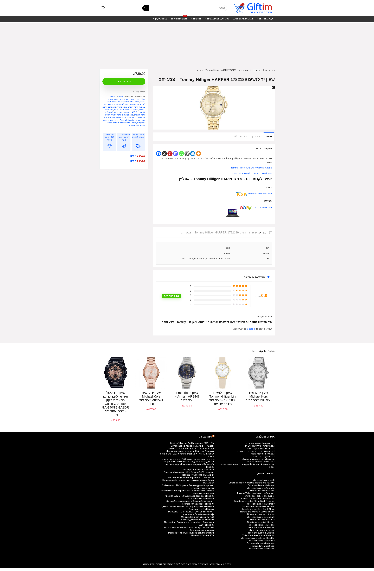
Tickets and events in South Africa (258, 509)
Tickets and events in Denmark (260, 517)
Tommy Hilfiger (139, 91)
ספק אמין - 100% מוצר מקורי (110, 137)
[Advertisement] (187, 43)
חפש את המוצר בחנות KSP (259, 193)
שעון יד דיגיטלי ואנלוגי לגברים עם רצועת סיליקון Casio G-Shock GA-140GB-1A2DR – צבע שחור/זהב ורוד (115, 404)
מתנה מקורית (122, 107)
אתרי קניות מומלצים (218, 18)
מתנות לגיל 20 (119, 110)
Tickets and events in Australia (260, 488)
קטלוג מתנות (266, 18)
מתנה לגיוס (116, 102)
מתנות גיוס (112, 107)
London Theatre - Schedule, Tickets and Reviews (252, 483)
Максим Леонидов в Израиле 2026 (197, 517)
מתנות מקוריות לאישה (113, 115)
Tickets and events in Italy (262, 519)
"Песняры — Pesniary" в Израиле (198, 469)
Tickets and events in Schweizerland (257, 512)
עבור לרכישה (124, 81)
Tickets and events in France (261, 548)
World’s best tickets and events (260, 496)
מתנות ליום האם (125, 112)
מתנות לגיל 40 (137, 112)
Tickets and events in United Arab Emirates (254, 501)
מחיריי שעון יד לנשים (131, 99)
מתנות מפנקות (127, 115)
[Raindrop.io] (192, 153)
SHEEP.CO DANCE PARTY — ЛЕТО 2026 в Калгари (191, 448)
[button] (273, 87)
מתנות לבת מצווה (131, 110)
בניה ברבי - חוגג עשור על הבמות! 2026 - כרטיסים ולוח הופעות (188, 459)
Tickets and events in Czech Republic (257, 538)
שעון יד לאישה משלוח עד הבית (115, 118)
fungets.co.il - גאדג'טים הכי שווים (260, 446)
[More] (198, 153)
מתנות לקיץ (161, 18)
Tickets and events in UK (263, 480)
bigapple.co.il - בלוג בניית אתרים (260, 443)
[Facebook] (158, 153)
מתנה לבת (125, 102)
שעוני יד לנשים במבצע (115, 123)
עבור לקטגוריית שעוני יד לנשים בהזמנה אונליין (252, 173)
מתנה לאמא (134, 102)
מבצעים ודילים (179, 18)
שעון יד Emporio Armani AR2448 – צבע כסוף (187, 396)
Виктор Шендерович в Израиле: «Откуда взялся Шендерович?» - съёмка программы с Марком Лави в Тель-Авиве (188, 480)
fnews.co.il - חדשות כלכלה (263, 454)
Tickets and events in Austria (261, 514)
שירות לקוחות (162, 564)
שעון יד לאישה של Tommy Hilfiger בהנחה (129, 120)
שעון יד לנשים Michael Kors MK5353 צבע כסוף (258, 396)
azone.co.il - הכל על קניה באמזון (260, 448)
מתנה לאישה (118, 99)
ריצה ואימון (131, 118)
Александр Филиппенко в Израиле (197, 519)
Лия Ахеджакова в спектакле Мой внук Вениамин (190, 451)
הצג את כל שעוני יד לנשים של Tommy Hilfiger (251, 168)
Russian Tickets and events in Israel (258, 498)
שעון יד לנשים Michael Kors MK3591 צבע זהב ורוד (151, 398)
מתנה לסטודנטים (122, 104)
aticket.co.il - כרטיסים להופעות (261, 461)
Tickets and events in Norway (261, 522)
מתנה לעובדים (133, 107)
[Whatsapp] (181, 153)
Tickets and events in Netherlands (258, 535)
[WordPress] (187, 153)
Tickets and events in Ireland (261, 485)
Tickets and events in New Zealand (258, 506)
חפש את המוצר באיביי (262, 207)
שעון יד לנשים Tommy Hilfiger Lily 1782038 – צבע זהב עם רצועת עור (222, 398)
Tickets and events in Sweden (260, 527)
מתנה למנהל (134, 104)
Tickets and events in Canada (261, 543)
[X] (164, 153)
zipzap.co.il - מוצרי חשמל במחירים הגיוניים (256, 451)
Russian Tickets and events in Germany (256, 493)
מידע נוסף (256, 136)
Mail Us (107, 569)
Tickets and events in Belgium (260, 533)
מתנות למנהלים (139, 115)
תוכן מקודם (205, 436)
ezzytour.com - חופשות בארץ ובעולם (258, 459)
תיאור (269, 136)
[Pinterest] (170, 153)
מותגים (197, 18)
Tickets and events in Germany (260, 504)
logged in (251, 329)
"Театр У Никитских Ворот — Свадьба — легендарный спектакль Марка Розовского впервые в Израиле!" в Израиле (188, 464)
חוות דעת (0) (240, 136)
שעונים (257, 70)
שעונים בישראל (133, 125)
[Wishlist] (103, 8)
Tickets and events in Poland (261, 525)
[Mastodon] (175, 153)
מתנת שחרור (140, 118)
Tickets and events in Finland (261, 530)
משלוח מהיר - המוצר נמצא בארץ (124, 137)
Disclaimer (116, 569)
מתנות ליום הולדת (111, 112)
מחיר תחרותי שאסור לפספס (138, 135)
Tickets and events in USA (262, 490)
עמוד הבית (270, 70)
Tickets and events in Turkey (261, 541)
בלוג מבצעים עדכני (243, 18)
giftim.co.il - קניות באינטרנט (262, 456)
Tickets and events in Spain (262, 546)
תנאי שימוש (148, 564)
